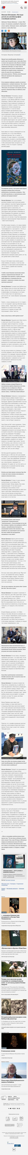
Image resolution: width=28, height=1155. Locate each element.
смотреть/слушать (12, 1098)
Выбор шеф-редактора (6, 998)
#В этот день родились (6, 994)
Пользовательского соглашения (11, 3)
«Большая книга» (15, 12)
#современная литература (6, 925)
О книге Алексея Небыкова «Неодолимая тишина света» (13, 1054)
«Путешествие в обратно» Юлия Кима (13, 948)
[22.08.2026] (14, 999)
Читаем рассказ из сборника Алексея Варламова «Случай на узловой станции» (13, 922)
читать (15, 1096)
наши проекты (11, 1099)
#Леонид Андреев (14, 994)
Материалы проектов (12, 888)
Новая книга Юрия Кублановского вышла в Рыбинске (12, 1081)
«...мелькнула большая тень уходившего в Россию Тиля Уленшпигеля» (10, 917)
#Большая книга (5, 883)
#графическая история (14, 1027)
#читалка (3, 956)
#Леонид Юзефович (5, 1027)
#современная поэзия (5, 1089)
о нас (17, 1099)
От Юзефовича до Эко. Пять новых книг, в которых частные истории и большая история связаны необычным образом (13, 1023)
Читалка (3, 896)
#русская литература (10, 956)
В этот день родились (5, 960)
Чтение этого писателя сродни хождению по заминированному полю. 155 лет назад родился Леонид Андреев (13, 981)
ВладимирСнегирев (10, 880)
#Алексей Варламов (17, 925)
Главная (3, 888)
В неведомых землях (8, 1051)
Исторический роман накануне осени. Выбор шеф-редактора (14, 1018)
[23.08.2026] (14, 898)
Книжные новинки (5, 1061)
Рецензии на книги (5, 1032)
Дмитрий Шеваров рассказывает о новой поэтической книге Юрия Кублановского (11, 1085)
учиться (18, 1098)
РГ (19, 55)
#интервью (13, 883)
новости (10, 1096)
